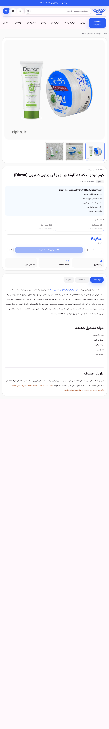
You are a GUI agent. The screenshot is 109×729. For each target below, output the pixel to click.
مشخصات (82, 279)
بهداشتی (18, 22)
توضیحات (97, 279)
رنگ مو (43, 22)
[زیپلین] (99, 11)
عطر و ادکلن (31, 22)
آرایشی (82, 22)
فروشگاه (98, 33)
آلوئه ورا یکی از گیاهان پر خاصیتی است (63, 289)
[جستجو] (28, 11)
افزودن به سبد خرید (47, 250)
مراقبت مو (55, 22)
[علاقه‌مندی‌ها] (20, 11)
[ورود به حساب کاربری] (13, 11)
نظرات (68, 279)
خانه (105, 33)
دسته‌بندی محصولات (97, 23)
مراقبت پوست (69, 22)
